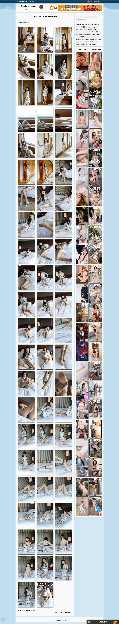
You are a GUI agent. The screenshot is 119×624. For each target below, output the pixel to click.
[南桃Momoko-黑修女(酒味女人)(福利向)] (82, 332)
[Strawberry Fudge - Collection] (95, 61)
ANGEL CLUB (93, 39)
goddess (95, 36)
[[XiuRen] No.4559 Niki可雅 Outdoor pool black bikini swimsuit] (95, 235)
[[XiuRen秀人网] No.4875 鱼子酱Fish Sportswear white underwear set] (95, 158)
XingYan (77, 44)
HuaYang (97, 41)
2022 (89, 17)
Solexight (92, 41)
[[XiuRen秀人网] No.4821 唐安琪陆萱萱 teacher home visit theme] (95, 196)
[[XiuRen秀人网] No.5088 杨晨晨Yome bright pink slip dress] (95, 99)
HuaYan (99, 39)
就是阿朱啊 (79, 34)
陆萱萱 (83, 27)
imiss (25, 19)
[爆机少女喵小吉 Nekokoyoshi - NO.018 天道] (95, 80)
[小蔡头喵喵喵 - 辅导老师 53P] (82, 448)
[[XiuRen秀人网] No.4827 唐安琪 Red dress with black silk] (95, 177)
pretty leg (96, 24)
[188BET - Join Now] (75, 10)
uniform (78, 32)
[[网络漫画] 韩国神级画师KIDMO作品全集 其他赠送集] (82, 390)
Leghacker (78, 41)
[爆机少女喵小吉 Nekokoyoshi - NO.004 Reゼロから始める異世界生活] (82, 158)
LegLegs (96, 17)
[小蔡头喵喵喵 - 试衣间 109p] (82, 467)
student (84, 31)
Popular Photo (82, 49)
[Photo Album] (17, 1)
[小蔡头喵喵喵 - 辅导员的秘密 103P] (82, 429)
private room (89, 36)
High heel (78, 26)
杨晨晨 (96, 32)
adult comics (91, 32)
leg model (78, 39)
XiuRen (78, 24)
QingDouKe (90, 24)
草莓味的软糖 (87, 34)
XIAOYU (90, 29)
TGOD (85, 29)
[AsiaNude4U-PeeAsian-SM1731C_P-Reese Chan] (82, 196)
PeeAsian (85, 17)
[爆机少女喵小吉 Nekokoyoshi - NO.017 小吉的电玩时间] (82, 99)
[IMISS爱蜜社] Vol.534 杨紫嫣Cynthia (26, 1)
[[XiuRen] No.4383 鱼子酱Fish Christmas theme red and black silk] (95, 312)
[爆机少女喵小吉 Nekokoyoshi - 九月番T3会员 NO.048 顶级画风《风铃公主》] (82, 216)
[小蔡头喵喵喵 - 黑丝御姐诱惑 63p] (82, 293)
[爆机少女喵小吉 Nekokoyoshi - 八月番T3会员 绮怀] (82, 254)
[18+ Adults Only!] (88, 1)
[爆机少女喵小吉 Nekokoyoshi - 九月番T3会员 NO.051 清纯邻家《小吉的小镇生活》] (82, 274)
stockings (95, 29)
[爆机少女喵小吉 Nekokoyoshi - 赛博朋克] (82, 351)
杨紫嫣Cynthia (26, 22)
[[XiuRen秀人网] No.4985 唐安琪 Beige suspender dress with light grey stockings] (95, 119)
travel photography (91, 27)
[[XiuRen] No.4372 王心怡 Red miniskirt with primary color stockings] (95, 332)
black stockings (97, 34)
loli (81, 32)
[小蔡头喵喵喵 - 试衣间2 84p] (82, 409)
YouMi (81, 29)
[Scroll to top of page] (3, 619)
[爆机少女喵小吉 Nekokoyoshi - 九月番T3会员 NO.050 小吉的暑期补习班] (82, 506)
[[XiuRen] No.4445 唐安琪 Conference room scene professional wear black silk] (95, 293)
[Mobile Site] (92, 1)
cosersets (87, 39)
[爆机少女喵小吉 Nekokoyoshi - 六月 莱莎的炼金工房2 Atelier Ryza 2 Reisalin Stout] (82, 312)
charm (77, 17)
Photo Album (28, 6)
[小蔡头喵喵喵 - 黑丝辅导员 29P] (82, 80)
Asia (83, 24)
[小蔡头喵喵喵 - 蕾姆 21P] (82, 371)
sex (87, 44)
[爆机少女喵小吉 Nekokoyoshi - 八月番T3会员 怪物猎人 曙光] (82, 487)
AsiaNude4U (85, 42)
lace (86, 24)
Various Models (92, 44)
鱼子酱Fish (82, 36)
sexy (84, 19)
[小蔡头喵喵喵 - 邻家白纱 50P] (82, 177)
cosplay (83, 44)
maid (97, 26)
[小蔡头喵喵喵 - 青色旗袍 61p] (82, 235)
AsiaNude (81, 17)
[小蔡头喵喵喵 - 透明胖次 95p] (82, 138)
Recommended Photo (95, 49)
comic (92, 17)
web (82, 39)
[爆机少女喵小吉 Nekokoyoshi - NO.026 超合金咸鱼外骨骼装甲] (82, 119)
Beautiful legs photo (79, 19)
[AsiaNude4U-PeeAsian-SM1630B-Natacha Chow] (82, 61)
